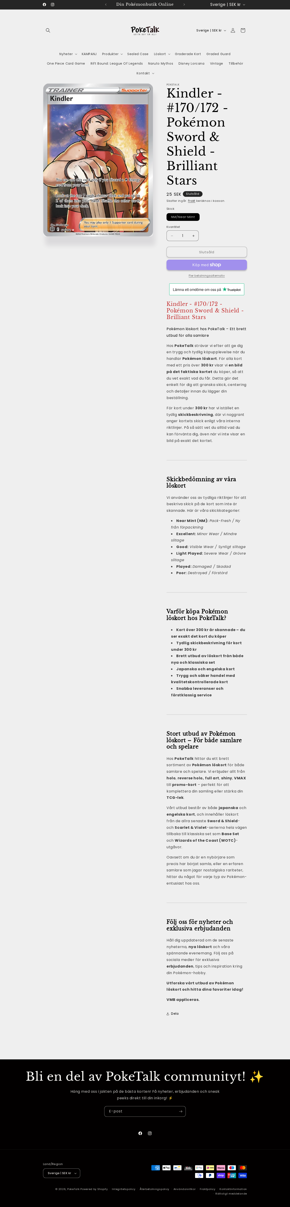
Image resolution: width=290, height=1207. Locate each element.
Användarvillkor (185, 1189)
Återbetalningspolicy (154, 1189)
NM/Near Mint (185, 218)
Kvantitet (173, 227)
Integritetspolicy (123, 1189)
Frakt (192, 201)
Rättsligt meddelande (231, 1193)
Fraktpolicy (207, 1189)
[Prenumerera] (181, 1111)
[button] (48, 30)
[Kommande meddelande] (184, 4)
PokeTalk (73, 1189)
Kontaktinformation (233, 1189)
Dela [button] (175, 1014)
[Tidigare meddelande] (106, 4)
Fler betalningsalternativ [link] (207, 276)
